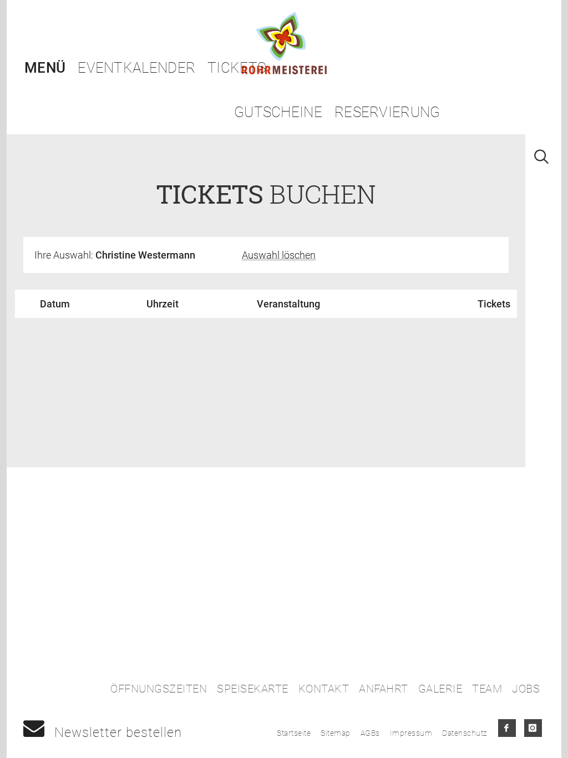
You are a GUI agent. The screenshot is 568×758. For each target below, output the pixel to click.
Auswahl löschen (279, 255)
